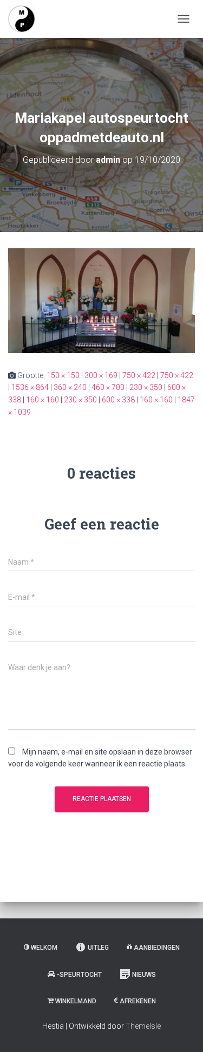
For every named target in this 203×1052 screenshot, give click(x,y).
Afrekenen (138, 1001)
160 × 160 (42, 399)
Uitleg (98, 947)
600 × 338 (118, 399)
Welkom (44, 947)
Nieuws (144, 974)
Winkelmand (75, 1001)
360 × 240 (70, 387)
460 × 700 (108, 387)
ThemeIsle (143, 1026)
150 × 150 (63, 375)
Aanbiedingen (157, 947)
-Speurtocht (79, 974)
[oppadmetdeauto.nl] (25, 18)
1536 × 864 (30, 387)
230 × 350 (145, 387)
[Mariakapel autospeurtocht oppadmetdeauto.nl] (101, 299)
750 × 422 (138, 375)
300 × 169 (100, 375)
